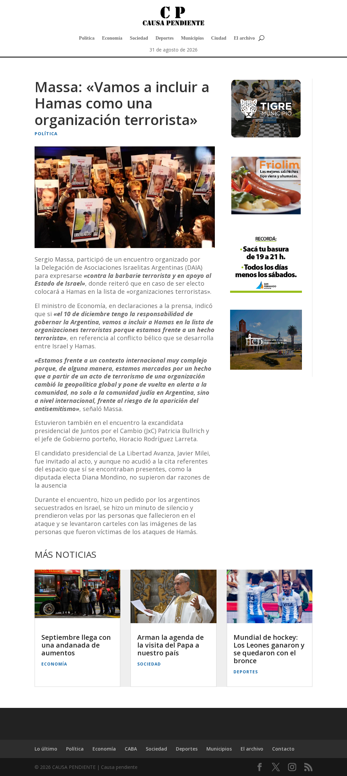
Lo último (46, 749)
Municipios (192, 38)
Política (87, 38)
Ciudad (218, 38)
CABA (131, 749)
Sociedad (139, 38)
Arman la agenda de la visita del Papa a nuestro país (170, 645)
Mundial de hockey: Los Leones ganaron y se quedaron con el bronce (269, 649)
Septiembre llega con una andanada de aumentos (76, 645)
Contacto (283, 749)
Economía (112, 38)
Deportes (165, 38)
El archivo (244, 38)
